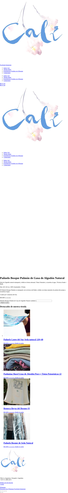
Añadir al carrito (5, 302)
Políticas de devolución (6, 483)
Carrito (2, 484)
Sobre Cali (6, 68)
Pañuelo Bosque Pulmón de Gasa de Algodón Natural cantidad (17, 301)
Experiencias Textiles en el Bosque (13, 71)
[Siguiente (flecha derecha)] (2, 492)
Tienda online (7, 69)
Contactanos (7, 73)
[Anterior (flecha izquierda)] (0, 492)
